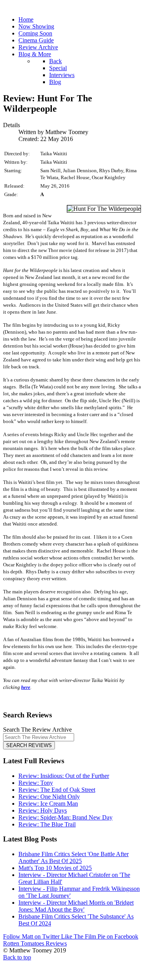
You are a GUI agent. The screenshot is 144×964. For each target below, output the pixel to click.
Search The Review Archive (37, 729)
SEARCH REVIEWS (29, 745)
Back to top (17, 957)
